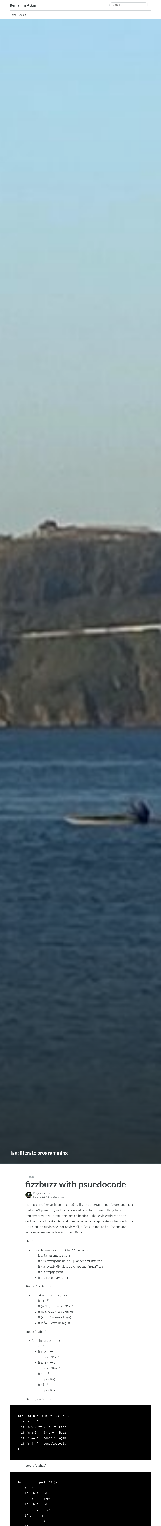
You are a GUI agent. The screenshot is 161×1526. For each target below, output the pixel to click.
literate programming (94, 1204)
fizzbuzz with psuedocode (75, 1184)
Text (31, 1176)
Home (13, 14)
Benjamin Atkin (23, 5)
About (22, 14)
